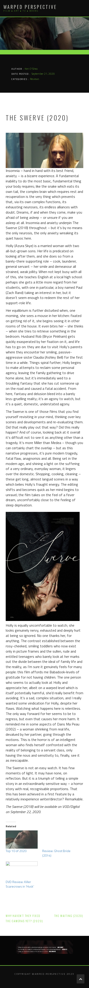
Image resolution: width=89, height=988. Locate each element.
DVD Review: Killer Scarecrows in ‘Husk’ (20, 884)
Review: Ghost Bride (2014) (56, 853)
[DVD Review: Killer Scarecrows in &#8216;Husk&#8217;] (22, 870)
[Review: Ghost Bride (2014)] (58, 839)
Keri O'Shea (31, 68)
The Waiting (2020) (68, 916)
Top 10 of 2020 (16, 850)
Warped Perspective (30, 6)
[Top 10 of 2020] (22, 839)
